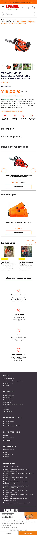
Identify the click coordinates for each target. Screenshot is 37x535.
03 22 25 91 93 (13, 471)
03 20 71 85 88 (7, 496)
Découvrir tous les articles (18, 278)
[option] (18, 170)
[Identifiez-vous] (28, 7)
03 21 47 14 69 (13, 483)
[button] (3, 170)
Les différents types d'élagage (25, 263)
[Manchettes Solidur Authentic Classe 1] (18, 208)
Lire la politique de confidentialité (9, 527)
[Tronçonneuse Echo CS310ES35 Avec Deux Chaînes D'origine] (18, 161)
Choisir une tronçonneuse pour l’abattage (8, 263)
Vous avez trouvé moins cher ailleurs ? (12, 111)
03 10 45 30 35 (11, 500)
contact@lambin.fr (24, 503)
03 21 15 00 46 (13, 479)
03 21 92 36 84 (13, 492)
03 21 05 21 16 (15, 488)
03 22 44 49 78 (7, 475)
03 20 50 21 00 (14, 467)
